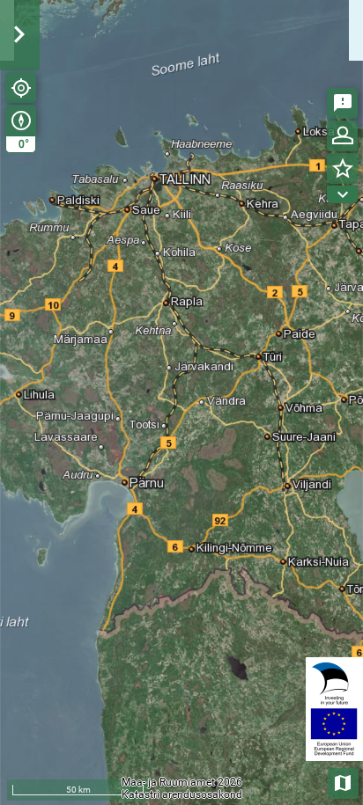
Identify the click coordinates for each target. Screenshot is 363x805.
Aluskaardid (344, 781)
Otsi (320, 117)
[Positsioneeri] (20, 87)
